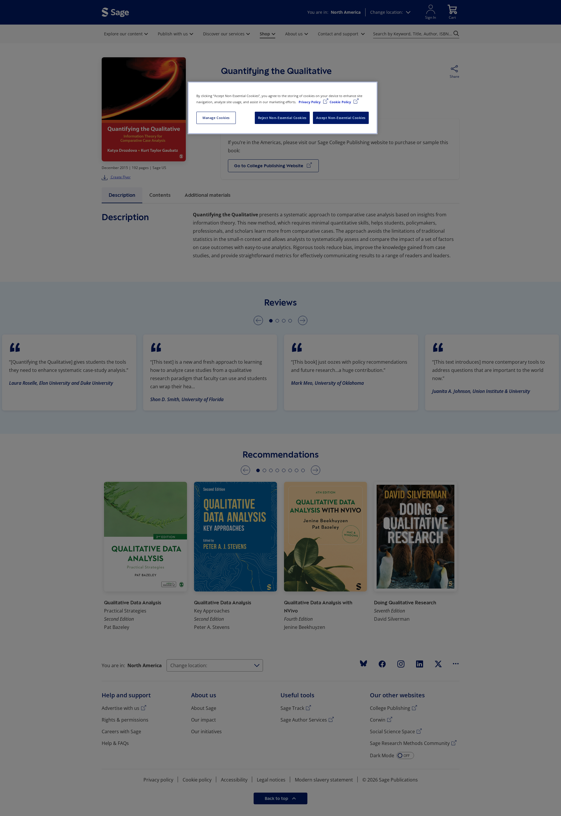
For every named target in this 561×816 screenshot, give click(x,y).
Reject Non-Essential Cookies (282, 117)
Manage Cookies (216, 117)
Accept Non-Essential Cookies (341, 117)
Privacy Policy (310, 102)
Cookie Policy (341, 102)
